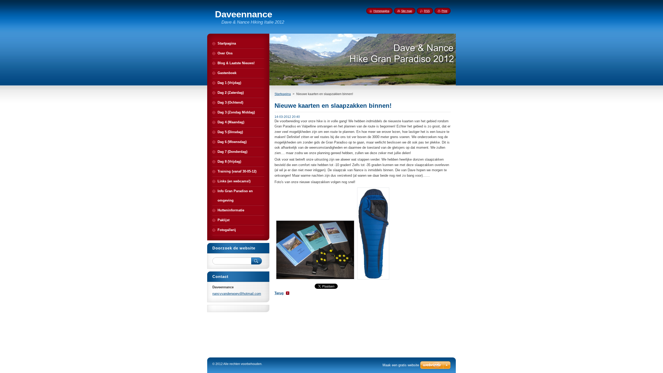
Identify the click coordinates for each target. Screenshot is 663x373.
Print (444, 10)
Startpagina (283, 94)
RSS (427, 10)
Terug (279, 293)
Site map (406, 10)
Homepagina (381, 10)
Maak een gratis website (401, 365)
